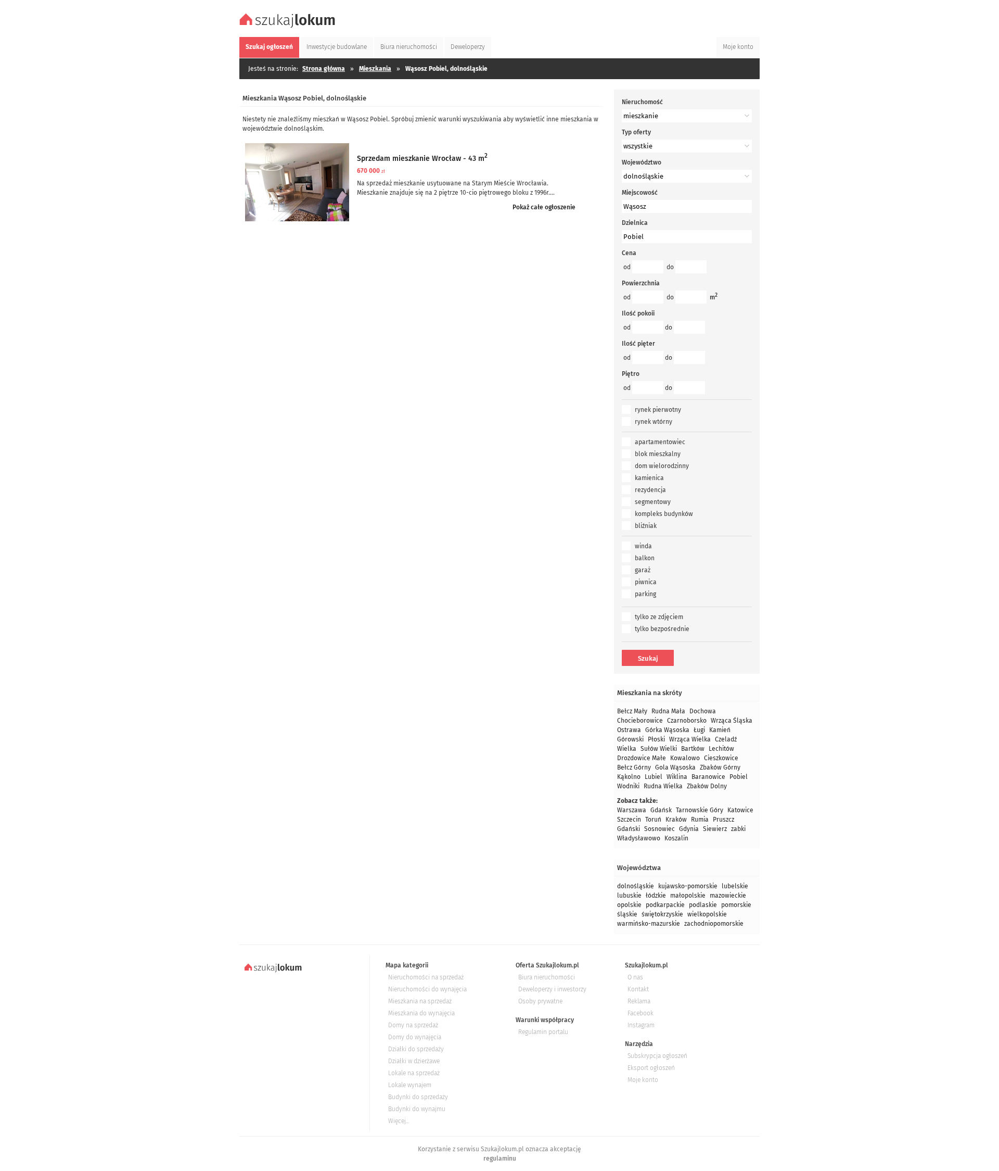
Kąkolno (629, 776)
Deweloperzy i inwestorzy (552, 989)
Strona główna (323, 68)
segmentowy (653, 502)
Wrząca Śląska (731, 720)
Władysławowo (638, 838)
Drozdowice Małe (641, 758)
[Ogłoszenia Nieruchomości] (288, 26)
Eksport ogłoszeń (651, 1068)
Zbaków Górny (720, 767)
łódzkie (656, 895)
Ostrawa (629, 730)
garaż (642, 570)
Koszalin (676, 838)
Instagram (641, 1025)
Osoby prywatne (540, 1001)
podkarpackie (665, 905)
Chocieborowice (640, 720)
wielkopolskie (707, 914)
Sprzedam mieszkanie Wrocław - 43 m (422, 158)
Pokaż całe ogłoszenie (544, 207)
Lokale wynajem (409, 1085)
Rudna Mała (668, 711)
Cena (629, 253)
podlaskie (703, 905)
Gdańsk (661, 810)
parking (645, 594)
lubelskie (735, 886)
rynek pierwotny (658, 409)
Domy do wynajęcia (414, 1037)
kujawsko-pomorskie (688, 886)
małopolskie (688, 895)
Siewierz (715, 829)
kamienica (649, 478)
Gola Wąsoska (675, 767)
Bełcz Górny (634, 767)
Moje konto (642, 1080)
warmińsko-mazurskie (648, 923)
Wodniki (628, 786)
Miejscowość (640, 192)
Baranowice (708, 776)
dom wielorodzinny (662, 466)
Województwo (641, 162)
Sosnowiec (659, 829)
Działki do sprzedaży (416, 1049)
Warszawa (631, 810)
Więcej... (398, 1121)
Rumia (700, 819)
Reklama (638, 1001)
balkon (645, 558)
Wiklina (677, 776)
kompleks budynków (664, 514)
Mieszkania (375, 68)
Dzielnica (635, 222)
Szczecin (629, 819)
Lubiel (653, 776)
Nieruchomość (642, 102)
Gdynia (689, 829)
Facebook (640, 1013)
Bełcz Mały (632, 711)
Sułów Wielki (659, 748)
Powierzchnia (641, 283)
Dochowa (702, 711)
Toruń (653, 819)
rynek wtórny (653, 421)
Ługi (699, 730)
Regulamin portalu (543, 1032)
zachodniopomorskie (714, 923)
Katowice (740, 810)
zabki (738, 829)
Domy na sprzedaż (413, 1025)
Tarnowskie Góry (699, 810)
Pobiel (738, 776)
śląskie (627, 914)
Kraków (676, 819)
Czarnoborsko (687, 720)
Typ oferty (636, 132)
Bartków (693, 748)
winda (643, 546)
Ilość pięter (638, 343)
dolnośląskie (635, 886)
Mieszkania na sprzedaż (420, 1001)
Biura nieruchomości (546, 977)
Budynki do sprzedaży (418, 1097)
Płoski (656, 739)
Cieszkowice (721, 758)
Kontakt (638, 989)
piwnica (646, 582)
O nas (635, 977)
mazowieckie (728, 895)
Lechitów (721, 748)
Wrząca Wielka (690, 739)
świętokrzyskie (662, 914)
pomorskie (736, 905)
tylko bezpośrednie (662, 629)
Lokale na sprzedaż (414, 1073)
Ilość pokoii (638, 313)
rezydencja (650, 490)
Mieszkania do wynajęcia (421, 1013)
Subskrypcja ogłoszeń (657, 1056)
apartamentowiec (660, 442)
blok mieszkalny (658, 454)
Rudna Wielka (663, 786)
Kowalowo (685, 758)
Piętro (630, 373)
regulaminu (499, 1158)
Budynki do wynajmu (416, 1109)
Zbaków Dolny (707, 786)
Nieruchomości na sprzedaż (426, 977)
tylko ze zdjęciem (659, 617)
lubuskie (629, 895)
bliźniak (646, 526)
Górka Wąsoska (667, 730)
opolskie (629, 905)
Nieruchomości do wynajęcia (427, 989)
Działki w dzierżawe (414, 1061)
